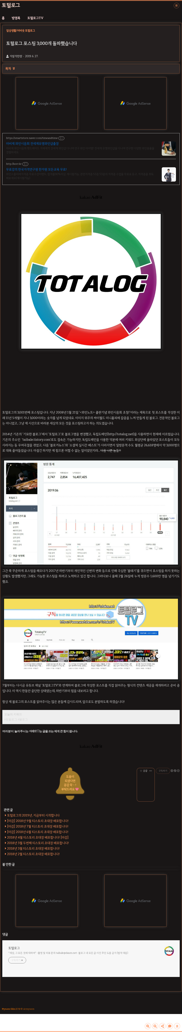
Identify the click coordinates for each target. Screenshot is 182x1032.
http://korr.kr (14, 163)
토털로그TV (35, 18)
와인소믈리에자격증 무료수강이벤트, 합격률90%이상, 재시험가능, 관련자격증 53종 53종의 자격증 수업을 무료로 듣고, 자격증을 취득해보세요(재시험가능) (80, 176)
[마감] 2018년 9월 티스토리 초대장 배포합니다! (38, 821)
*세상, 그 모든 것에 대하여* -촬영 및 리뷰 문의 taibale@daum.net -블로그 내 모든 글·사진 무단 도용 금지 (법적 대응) (68, 953)
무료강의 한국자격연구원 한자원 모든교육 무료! (36, 169)
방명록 (16, 18)
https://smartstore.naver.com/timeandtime (32, 138)
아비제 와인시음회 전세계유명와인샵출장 (32, 144)
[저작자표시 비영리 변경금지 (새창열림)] (175, 770)
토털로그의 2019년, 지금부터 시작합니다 (33, 815)
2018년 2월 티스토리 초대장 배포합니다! (33, 854)
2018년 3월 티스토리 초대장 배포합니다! (33, 848)
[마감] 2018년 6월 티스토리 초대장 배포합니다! (37, 832)
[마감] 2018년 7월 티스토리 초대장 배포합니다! (37, 826)
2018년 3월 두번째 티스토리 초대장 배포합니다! (38, 843)
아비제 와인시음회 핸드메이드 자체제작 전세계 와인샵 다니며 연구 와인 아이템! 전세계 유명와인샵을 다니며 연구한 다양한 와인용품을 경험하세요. (80, 150)
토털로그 (11, 5)
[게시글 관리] (150, 771)
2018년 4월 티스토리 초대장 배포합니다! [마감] (38, 837)
